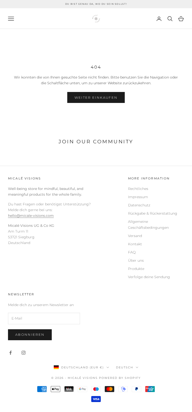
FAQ (132, 252)
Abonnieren (29, 334)
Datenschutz (139, 205)
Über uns (136, 260)
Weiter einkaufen (96, 97)
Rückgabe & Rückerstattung (152, 213)
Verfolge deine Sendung (149, 277)
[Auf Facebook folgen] (10, 352)
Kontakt (135, 244)
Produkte (136, 268)
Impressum (138, 197)
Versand (135, 236)
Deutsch (124, 367)
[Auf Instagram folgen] (23, 352)
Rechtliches (138, 188)
